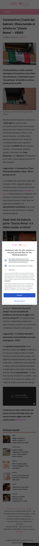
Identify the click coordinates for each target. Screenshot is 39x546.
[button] (19, 270)
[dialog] (19, 273)
